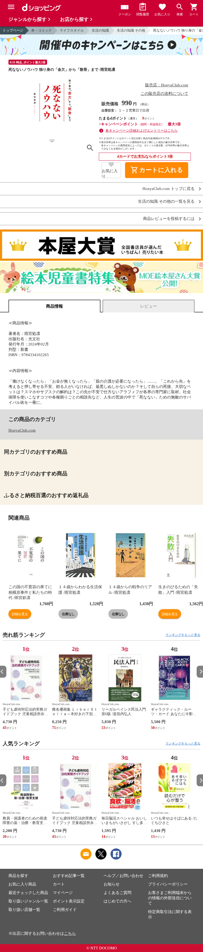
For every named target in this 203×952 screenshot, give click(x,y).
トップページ (13, 30)
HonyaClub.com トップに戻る (168, 189)
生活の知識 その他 (131, 30)
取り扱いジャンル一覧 (28, 901)
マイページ (63, 893)
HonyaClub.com (22, 430)
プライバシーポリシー (168, 884)
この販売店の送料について (164, 93)
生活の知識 (100, 30)
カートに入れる (156, 170)
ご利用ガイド (65, 909)
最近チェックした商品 (28, 893)
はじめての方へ (117, 901)
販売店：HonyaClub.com (166, 85)
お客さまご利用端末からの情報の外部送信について (170, 898)
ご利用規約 (158, 876)
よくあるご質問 (117, 893)
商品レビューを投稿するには (169, 219)
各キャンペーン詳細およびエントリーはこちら (141, 130)
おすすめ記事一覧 (69, 876)
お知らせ (111, 884)
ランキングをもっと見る (182, 635)
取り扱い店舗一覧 (24, 909)
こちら (70, 933)
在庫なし (68, 614)
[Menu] (11, 7)
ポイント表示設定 (69, 901)
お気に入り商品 (22, 884)
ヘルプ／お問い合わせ (123, 876)
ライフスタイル (72, 30)
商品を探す (18, 876)
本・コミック (41, 30)
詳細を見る (20, 614)
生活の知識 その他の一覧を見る (166, 201)
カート (59, 884)
